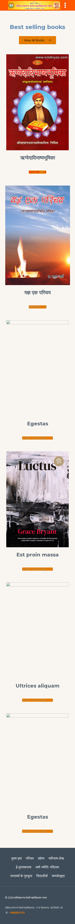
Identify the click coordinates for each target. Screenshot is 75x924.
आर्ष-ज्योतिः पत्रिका (47, 867)
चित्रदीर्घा (42, 875)
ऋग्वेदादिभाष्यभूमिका (37, 158)
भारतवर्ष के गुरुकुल (21, 875)
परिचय (30, 858)
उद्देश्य (41, 858)
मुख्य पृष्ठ (16, 858)
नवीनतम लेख (56, 858)
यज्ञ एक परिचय (37, 292)
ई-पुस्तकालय (23, 867)
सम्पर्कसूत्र (58, 875)
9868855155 (17, 912)
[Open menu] (65, 5)
